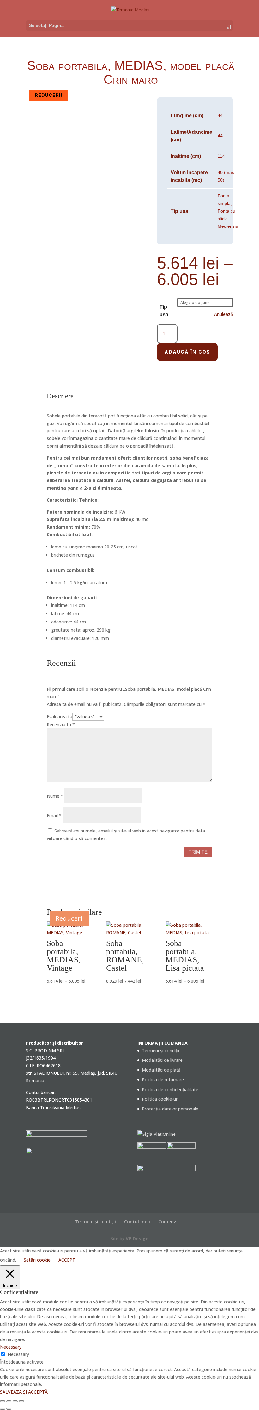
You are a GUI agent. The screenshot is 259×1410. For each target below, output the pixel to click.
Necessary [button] (10, 1347)
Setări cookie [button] (37, 1260)
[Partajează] (15, 1401)
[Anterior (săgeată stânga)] (2, 1409)
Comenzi (168, 1222)
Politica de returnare (163, 1080)
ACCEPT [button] (66, 1260)
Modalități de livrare (162, 1060)
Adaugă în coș (187, 352)
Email (54, 816)
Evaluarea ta (59, 717)
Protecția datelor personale (170, 1109)
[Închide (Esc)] (21, 1401)
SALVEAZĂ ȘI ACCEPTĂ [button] (24, 1392)
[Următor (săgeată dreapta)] (8, 1409)
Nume (55, 796)
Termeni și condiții (160, 1051)
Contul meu (137, 1222)
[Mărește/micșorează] (2, 1401)
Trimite (198, 852)
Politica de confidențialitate (170, 1089)
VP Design (137, 1238)
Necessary (18, 1354)
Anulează (223, 314)
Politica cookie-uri (160, 1099)
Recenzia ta (61, 724)
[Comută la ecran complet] (8, 1401)
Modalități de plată (161, 1070)
